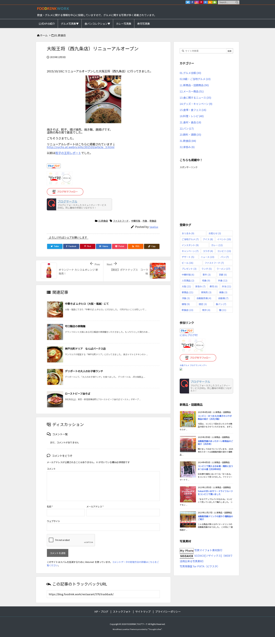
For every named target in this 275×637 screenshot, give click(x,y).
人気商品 (188, 280)
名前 (50, 506)
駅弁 (206, 310)
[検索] (237, 2)
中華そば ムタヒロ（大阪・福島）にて (87, 304)
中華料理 (135, 221)
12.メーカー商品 (192, 91)
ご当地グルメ (190, 239)
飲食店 (153, 221)
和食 (206, 280)
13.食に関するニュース (195, 97)
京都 (223, 274)
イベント (224, 239)
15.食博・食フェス (193, 110)
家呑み (200, 286)
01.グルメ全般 (190, 73)
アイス (208, 239)
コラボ (208, 251)
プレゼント (189, 268)
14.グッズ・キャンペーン (196, 104)
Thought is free (155, 629)
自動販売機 (204, 298)
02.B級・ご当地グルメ (195, 79)
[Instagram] (196, 2)
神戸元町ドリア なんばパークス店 (85, 348)
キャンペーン (190, 251)
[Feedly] (214, 2)
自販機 (223, 298)
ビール (187, 262)
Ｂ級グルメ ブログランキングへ (193, 365)
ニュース (207, 256)
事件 (207, 274)
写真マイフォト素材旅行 (208, 550)
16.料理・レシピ (192, 116)
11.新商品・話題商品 (194, 85)
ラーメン (223, 268)
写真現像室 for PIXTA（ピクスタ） (200, 566)
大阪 (186, 286)
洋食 (186, 298)
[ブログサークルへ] (79, 204)
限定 (203, 304)
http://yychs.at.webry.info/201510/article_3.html (80, 147)
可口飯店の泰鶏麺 (75, 326)
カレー (217, 245)
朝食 (223, 292)
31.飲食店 (60, 35)
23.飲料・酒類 (190, 134)
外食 (145, 221)
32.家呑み (187, 147)
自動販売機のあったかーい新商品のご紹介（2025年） (215, 443)
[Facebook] (192, 2)
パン (225, 256)
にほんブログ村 (188, 335)
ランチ (206, 268)
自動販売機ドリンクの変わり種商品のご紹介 (215, 518)
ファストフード (121, 221)
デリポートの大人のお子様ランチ (84, 371)
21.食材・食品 (190, 122)
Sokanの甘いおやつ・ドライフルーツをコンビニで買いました (215, 493)
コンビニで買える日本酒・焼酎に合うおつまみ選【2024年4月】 (215, 468)
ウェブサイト (53, 521)
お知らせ (214, 233)
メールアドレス (95, 506)
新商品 (187, 292)
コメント (51, 468)
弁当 (226, 286)
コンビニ (224, 251)
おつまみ (188, 233)
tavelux (153, 227)
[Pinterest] (201, 2)
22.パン (187, 128)
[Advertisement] (206, 192)
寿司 (214, 286)
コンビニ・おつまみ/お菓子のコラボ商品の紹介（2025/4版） (215, 417)
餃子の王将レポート (68, 153)
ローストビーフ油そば (77, 393)
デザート (188, 256)
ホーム (44, 35)
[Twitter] (188, 2)
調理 (186, 304)
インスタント (190, 245)
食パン (221, 304)
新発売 (206, 292)
